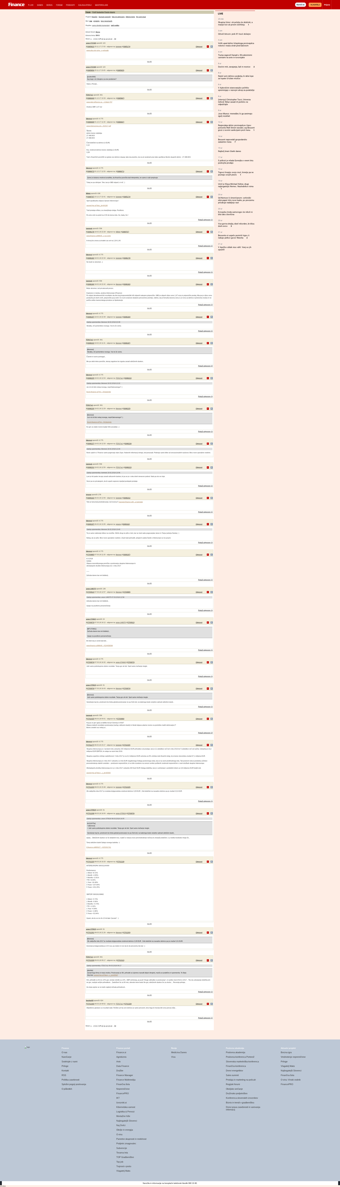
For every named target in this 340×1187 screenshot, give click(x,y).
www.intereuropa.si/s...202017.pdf (98, 126)
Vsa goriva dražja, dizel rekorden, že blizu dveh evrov (236, 225)
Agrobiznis (121, 1057)
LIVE (31, 5)
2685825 (120, 70)
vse (90, 21)
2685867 (120, 98)
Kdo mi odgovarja (118, 17)
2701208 (90, 813)
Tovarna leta (122, 1153)
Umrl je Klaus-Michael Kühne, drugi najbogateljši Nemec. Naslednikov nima (235, 185)
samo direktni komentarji (101, 25)
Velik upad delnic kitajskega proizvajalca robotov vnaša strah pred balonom (236, 44)
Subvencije (121, 1148)
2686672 (90, 171)
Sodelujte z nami (69, 1061)
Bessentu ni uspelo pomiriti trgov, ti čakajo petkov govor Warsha (233, 236)
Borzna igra (286, 1052)
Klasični (94, 17)
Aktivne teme (130, 17)
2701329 (90, 960)
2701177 (90, 745)
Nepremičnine (123, 1089)
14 (111, 39)
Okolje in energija (124, 1130)
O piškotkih (67, 1089)
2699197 (90, 524)
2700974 (90, 662)
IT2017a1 (89, 95)
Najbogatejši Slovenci (126, 1121)
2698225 (90, 378)
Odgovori (199, 47)
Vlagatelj (315, 5)
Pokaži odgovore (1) (205, 220)
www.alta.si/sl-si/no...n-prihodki (97, 50)
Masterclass (101, 5)
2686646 (90, 98)
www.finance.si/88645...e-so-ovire (98, 236)
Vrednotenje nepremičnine (293, 1057)
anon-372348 (91, 43)
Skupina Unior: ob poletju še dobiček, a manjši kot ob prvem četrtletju (235, 23)
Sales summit (232, 1075)
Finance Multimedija (125, 1080)
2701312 (120, 960)
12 (107, 39)
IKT (118, 1098)
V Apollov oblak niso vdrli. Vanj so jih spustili (234, 248)
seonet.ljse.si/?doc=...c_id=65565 (98, 773)
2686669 (90, 122)
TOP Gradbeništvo (125, 1157)
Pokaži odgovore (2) (205, 366)
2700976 (90, 688)
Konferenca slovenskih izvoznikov (242, 1098)
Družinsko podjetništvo (236, 1093)
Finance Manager (124, 1075)
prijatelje (96, 21)
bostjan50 (90, 1000)
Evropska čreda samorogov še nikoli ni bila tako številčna (235, 213)
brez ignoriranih (106, 21)
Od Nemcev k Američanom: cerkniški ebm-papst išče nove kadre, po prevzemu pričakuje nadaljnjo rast (236, 200)
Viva (173, 1057)
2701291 (90, 933)
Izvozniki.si (121, 1102)
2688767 (90, 197)
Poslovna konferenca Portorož (240, 1057)
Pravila (106, 12)
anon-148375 (91, 589)
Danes (40, 5)
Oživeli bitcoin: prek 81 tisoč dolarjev (234, 34)
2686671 (120, 171)
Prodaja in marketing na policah (241, 1080)
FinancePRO (122, 1093)
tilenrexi (89, 119)
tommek (119, 47)
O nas (64, 1052)
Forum (59, 5)
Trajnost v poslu (123, 1166)
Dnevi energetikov (234, 1070)
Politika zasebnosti (70, 1080)
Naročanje (66, 1057)
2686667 (120, 122)
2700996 (120, 719)
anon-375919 (91, 685)
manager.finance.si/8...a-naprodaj (131, 502)
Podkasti (70, 5)
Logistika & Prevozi (125, 1112)
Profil (94, 12)
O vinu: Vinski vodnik (291, 1080)
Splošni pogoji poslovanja (74, 1084)
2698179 (90, 232)
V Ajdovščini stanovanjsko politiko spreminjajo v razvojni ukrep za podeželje (236, 89)
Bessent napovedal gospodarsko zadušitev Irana (232, 140)
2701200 (90, 787)
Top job (119, 1162)
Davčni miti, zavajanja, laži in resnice (234, 67)
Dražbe (119, 1070)
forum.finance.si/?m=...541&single (98, 392)
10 (102, 39)
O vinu (119, 1134)
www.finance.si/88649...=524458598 (99, 646)
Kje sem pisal (141, 17)
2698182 (90, 258)
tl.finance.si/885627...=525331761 (98, 847)
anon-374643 (91, 619)
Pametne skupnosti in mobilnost (131, 1139)
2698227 (90, 444)
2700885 (90, 555)
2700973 (90, 622)
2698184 (90, 284)
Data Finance (122, 1066)
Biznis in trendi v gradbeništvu (240, 1102)
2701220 (90, 862)
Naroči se (301, 5)
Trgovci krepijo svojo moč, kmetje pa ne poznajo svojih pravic (236, 173)
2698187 (90, 317)
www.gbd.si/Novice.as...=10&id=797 (99, 102)
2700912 (90, 592)
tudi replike (115, 25)
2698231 (90, 467)
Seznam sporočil (105, 17)
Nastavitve (100, 12)
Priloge (65, 1066)
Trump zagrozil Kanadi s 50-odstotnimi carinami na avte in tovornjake (235, 56)
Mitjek (88, 193)
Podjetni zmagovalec (126, 1143)
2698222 (90, 343)
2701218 (120, 862)
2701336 (90, 1004)
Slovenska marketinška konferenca (242, 1061)
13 (109, 39)
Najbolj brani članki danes (229, 151)
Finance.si (121, 1052)
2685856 (90, 70)
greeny (88, 495)
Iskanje (112, 12)
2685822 (90, 47)
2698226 (90, 409)
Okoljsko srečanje (234, 1089)
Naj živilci (121, 1125)
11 (104, 39)
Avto (118, 1061)
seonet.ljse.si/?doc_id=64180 (97, 205)
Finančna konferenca (236, 1066)
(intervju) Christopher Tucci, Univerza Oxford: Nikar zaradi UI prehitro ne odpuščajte (234, 102)
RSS (64, 1075)
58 (115, 39)
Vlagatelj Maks (123, 1171)
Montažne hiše (123, 1116)
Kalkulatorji (85, 5)
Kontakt (65, 1070)
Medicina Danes (179, 1052)
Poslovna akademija (235, 1052)
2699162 (90, 498)
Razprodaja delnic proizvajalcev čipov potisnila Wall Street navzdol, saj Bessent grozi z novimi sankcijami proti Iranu (236, 127)
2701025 (90, 719)
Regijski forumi (233, 1084)
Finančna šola (123, 1084)
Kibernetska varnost (125, 1107)
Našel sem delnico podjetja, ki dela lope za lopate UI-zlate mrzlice (236, 77)
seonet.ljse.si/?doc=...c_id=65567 (106, 975)
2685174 (126, 47)
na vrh (149, 62)
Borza (49, 5)
